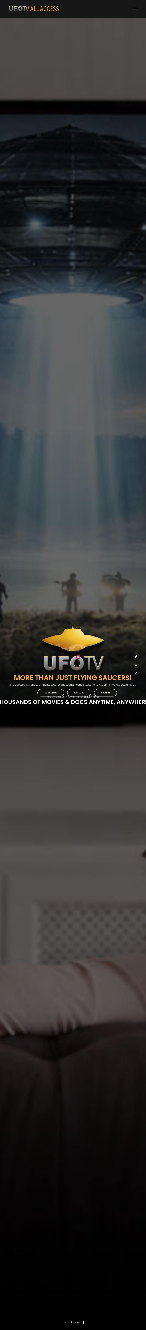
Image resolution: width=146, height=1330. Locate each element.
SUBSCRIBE (51, 692)
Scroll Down (73, 1322)
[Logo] (34, 9)
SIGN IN (105, 692)
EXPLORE (79, 692)
